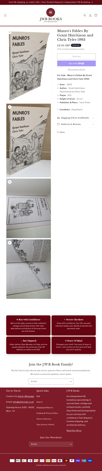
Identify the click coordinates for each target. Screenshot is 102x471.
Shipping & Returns (44, 407)
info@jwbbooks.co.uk (23, 402)
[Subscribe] (70, 381)
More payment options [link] (76, 69)
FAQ (38, 396)
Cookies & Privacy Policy (47, 413)
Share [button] (62, 132)
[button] (5, 15)
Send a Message (26, 396)
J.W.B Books (46, 465)
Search (39, 402)
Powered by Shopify (58, 465)
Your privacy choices (45, 424)
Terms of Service (43, 419)
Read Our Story (74, 430)
